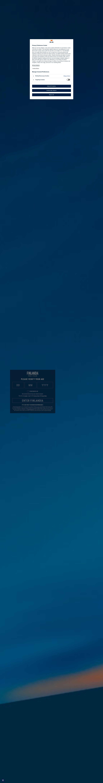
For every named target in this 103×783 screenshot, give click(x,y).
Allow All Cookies (51, 86)
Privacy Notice (35, 65)
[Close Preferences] (3, 780)
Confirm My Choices (51, 90)
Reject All (51, 94)
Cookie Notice (35, 68)
